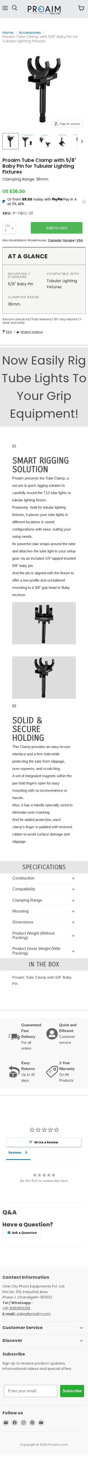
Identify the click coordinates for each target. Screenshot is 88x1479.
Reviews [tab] (15, 1152)
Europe (68, 240)
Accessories (30, 32)
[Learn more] (84, 201)
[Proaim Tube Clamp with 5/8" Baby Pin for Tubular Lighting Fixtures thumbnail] (10, 141)
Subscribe (72, 1391)
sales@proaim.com (34, 1313)
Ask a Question (24, 1232)
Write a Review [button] (46, 1142)
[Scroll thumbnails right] (81, 141)
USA (80, 240)
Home (7, 32)
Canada (54, 240)
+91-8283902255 (16, 1308)
